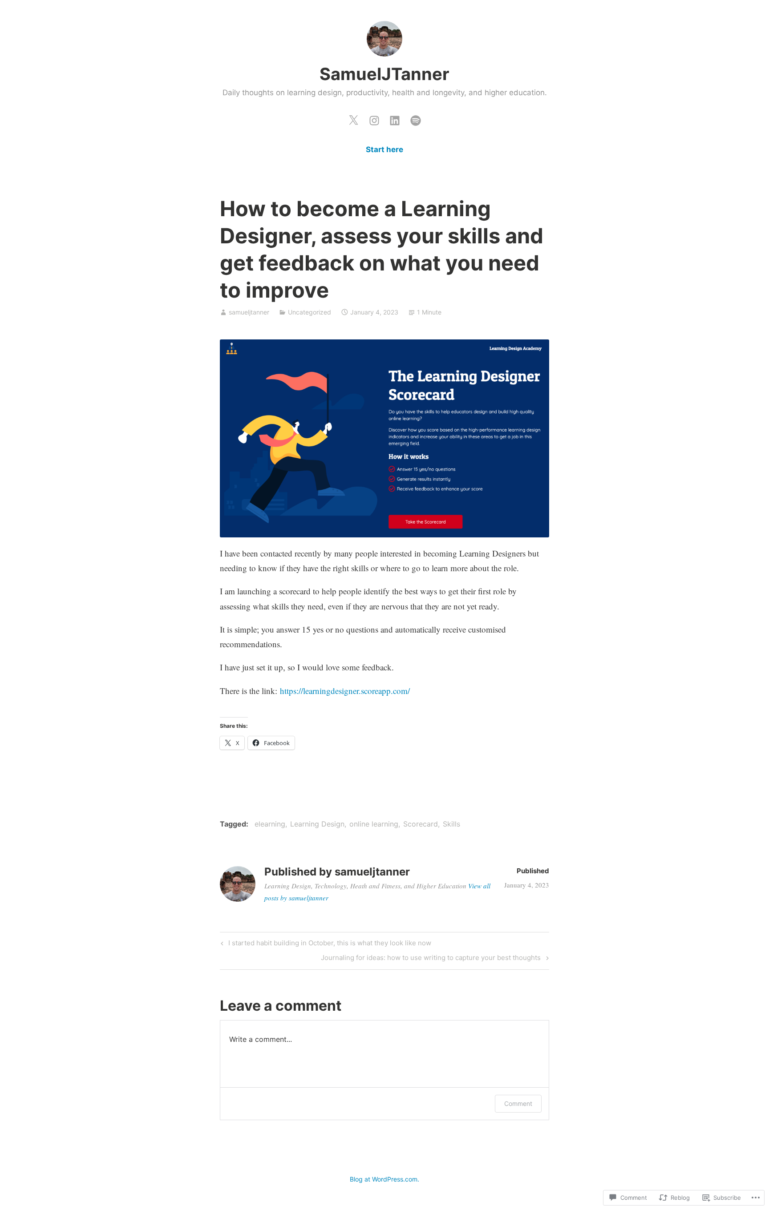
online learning (373, 823)
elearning (270, 823)
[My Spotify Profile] (415, 118)
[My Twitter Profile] (353, 118)
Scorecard (420, 823)
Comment (518, 1103)
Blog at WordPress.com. (384, 1179)
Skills (451, 823)
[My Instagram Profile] (374, 118)
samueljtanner (249, 312)
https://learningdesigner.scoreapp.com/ (345, 690)
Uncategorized (309, 312)
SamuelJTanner (384, 74)
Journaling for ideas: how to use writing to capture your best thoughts (431, 959)
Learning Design (317, 823)
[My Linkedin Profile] (394, 118)
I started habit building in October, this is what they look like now (325, 944)
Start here (384, 149)
